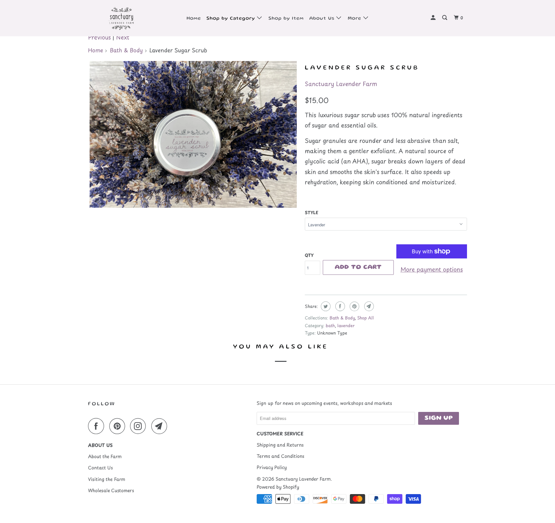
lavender (346, 325)
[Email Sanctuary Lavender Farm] (161, 426)
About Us (322, 18)
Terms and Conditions (280, 456)
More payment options (432, 269)
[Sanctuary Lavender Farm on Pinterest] (118, 426)
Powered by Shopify (278, 487)
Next (122, 37)
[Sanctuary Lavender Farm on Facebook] (97, 426)
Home (194, 18)
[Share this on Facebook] (339, 306)
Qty (309, 255)
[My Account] (433, 18)
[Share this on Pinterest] (353, 306)
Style (311, 212)
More (355, 18)
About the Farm (105, 456)
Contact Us (100, 467)
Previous (99, 37)
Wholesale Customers (111, 490)
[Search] (445, 18)
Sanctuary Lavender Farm (341, 83)
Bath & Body (126, 50)
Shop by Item (286, 18)
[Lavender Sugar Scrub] (193, 134)
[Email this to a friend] (368, 306)
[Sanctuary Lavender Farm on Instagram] (139, 426)
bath (330, 325)
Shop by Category (232, 18)
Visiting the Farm (106, 479)
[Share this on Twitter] (324, 306)
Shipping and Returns (280, 444)
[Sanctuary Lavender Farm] (121, 18)
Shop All (365, 318)
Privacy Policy (272, 467)
